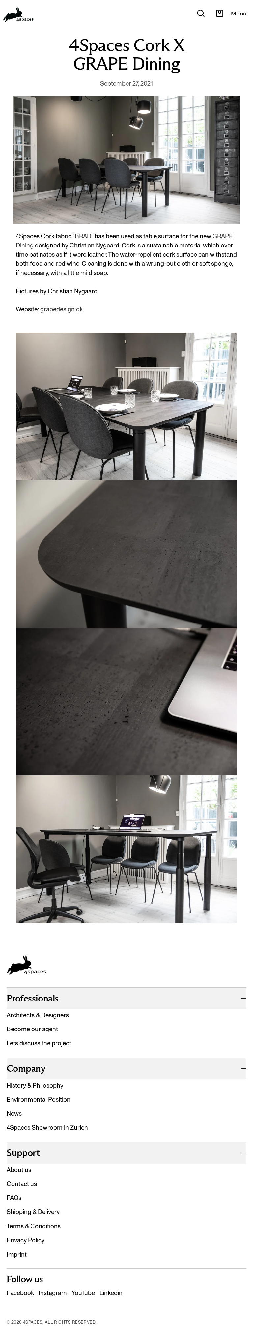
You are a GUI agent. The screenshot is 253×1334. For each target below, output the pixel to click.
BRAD (83, 236)
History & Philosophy (35, 1085)
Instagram (53, 1293)
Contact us (22, 1184)
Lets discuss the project (39, 1043)
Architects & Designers (38, 1015)
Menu (238, 13)
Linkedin (111, 1293)
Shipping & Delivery (33, 1212)
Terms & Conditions (34, 1226)
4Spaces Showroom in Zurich (47, 1127)
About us (19, 1170)
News (14, 1113)
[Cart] (219, 13)
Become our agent (32, 1029)
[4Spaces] (18, 13)
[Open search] (200, 13)
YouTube (83, 1293)
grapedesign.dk (61, 309)
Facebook (20, 1293)
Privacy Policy (25, 1240)
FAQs (14, 1198)
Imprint (17, 1254)
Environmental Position (38, 1099)
